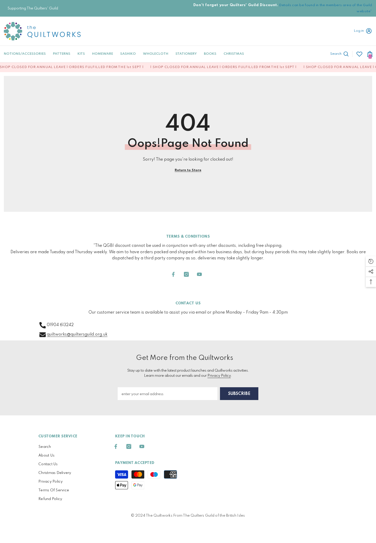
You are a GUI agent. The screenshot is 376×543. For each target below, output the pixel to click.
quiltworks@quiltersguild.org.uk (77, 335)
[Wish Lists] (359, 54)
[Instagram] (186, 274)
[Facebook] (173, 274)
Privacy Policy (219, 376)
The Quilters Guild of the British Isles (214, 515)
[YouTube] (199, 274)
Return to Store (188, 170)
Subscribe (239, 394)
